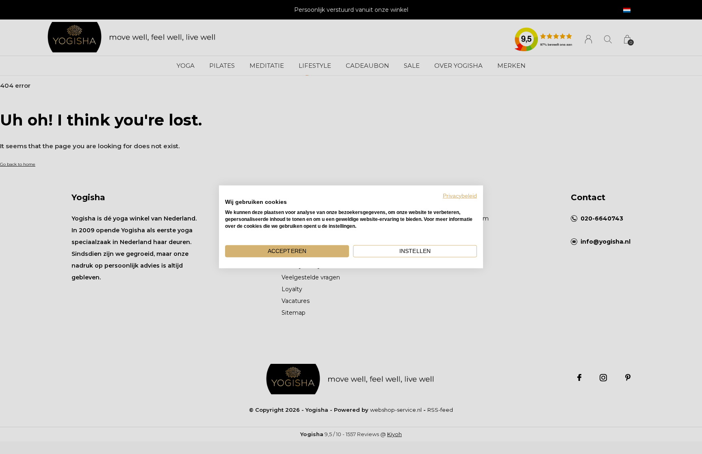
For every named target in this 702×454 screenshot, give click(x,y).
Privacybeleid (460, 196)
